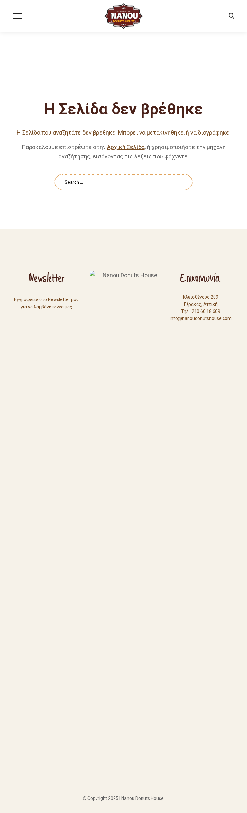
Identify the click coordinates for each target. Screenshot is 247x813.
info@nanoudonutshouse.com (201, 318)
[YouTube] (201, 330)
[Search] (231, 16)
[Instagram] (212, 330)
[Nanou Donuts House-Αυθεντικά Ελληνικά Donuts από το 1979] (123, 16)
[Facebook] (189, 330)
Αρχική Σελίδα (126, 147)
